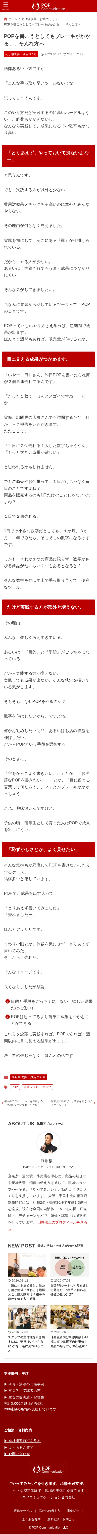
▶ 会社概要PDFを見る (22, 1441)
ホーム (13, 19)
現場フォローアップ (37, 1087)
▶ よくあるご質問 (19, 1447)
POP (15, 1087)
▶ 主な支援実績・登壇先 (24, 1397)
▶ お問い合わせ (17, 1454)
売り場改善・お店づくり (38, 19)
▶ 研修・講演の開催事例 (24, 1384)
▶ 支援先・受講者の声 (22, 1391)
